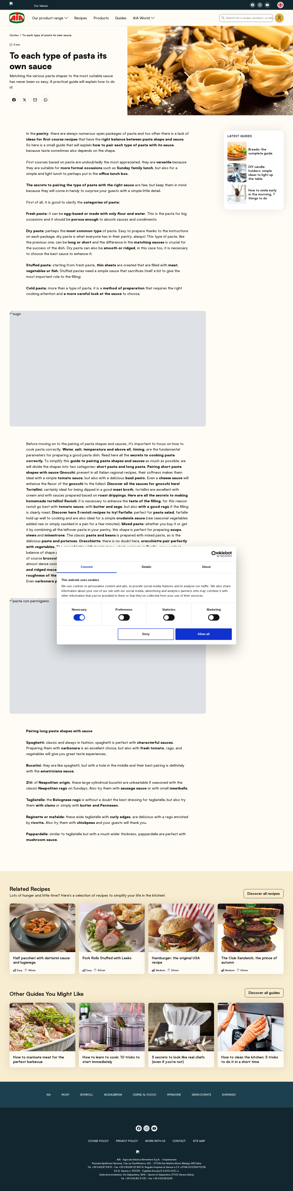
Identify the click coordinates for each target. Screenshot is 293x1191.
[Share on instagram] (260, 5)
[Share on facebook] (252, 5)
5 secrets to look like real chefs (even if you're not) (178, 1059)
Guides (14, 35)
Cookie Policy (98, 1141)
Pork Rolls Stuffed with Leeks (107, 958)
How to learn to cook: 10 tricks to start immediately (111, 1059)
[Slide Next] (281, 938)
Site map (199, 1141)
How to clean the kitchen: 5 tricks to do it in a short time (249, 1059)
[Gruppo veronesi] (146, 1153)
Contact (179, 1141)
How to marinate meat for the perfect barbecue (38, 1059)
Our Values (41, 5)
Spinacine (174, 1094)
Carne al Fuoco (144, 1094)
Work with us (155, 1141)
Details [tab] (146, 566)
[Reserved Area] (279, 18)
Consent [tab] (87, 566)
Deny (145, 634)
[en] (280, 5)
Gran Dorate (201, 1094)
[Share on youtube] (267, 5)
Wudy (65, 1094)
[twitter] (24, 99)
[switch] (124, 617)
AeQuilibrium (113, 1094)
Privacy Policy (127, 1141)
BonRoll (86, 1094)
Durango (229, 1094)
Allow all (203, 634)
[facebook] (14, 99)
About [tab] (206, 566)
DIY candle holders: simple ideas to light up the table (260, 173)
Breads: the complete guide (260, 151)
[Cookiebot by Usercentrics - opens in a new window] (214, 554)
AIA (48, 1094)
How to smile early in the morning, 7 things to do (262, 194)
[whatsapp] (45, 99)
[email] (35, 99)
